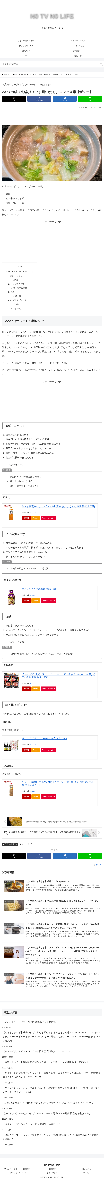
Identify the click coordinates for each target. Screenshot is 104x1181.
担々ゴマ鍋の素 (20, 288)
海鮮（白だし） (17, 275)
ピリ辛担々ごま (17, 284)
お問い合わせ (86, 1169)
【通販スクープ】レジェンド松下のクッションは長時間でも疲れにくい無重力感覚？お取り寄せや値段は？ (52, 1137)
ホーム (86, 1173)
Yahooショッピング (48, 518)
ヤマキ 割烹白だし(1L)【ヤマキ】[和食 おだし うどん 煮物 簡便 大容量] (58, 506)
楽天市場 (26, 518)
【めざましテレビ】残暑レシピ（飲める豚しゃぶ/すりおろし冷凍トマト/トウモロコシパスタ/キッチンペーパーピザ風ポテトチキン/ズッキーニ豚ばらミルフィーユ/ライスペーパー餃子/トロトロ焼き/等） (51, 1036)
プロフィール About (18, 1173)
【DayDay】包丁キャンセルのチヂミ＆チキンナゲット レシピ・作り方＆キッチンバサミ (48, 1102)
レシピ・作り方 (27, 844)
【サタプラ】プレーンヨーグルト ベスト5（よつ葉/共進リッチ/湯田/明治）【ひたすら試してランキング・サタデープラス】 (51, 1090)
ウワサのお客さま (11, 844)
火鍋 (12, 292)
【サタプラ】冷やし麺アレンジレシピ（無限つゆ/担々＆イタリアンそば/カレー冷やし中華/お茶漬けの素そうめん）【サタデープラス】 (51, 1075)
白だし (16, 280)
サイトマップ (52, 1173)
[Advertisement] (52, 116)
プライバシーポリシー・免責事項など (18, 1169)
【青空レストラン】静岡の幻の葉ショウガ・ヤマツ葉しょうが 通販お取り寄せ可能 (45, 1062)
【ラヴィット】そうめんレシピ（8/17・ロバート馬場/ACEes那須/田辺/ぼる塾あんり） (47, 1113)
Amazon (36, 518)
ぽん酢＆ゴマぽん (18, 300)
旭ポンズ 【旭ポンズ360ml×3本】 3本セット (44, 738)
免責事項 (52, 1169)
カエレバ (33, 512)
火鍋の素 (17, 296)
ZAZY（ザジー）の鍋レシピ (20, 271)
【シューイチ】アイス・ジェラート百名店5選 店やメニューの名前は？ (39, 1051)
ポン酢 (16, 304)
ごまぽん (17, 308)
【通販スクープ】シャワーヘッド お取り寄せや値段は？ (31, 1124)
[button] (101, 64)
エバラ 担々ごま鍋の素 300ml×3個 (39, 589)
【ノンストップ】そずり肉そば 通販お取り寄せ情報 (29, 1021)
